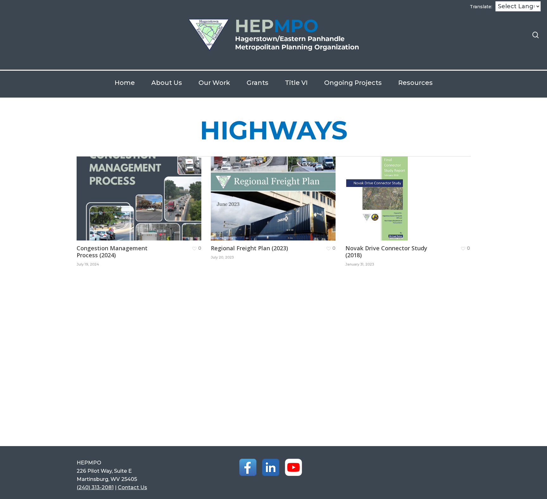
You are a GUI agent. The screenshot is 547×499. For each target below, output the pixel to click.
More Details (141, 194)
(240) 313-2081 (95, 487)
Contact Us (132, 487)
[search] (535, 35)
